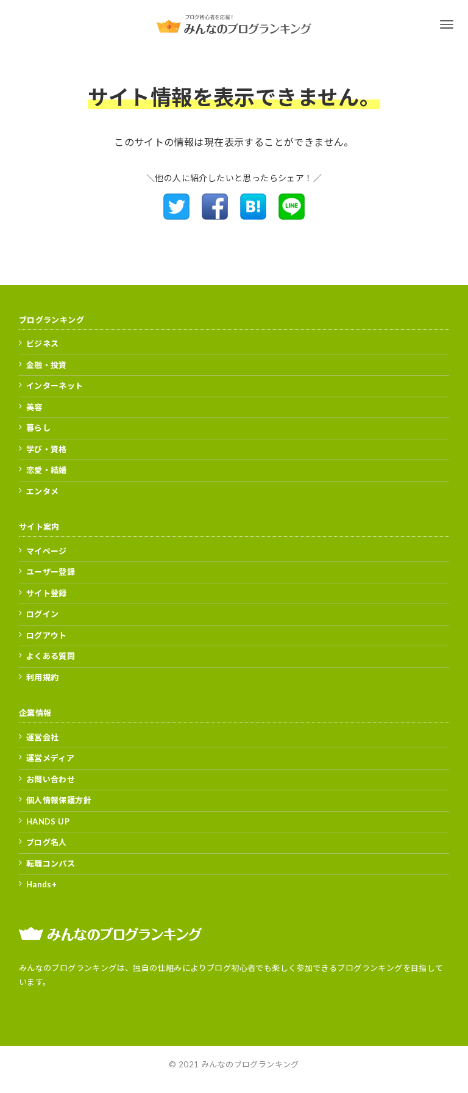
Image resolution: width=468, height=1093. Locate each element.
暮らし (38, 428)
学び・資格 (46, 449)
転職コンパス (50, 863)
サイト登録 (46, 593)
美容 (34, 407)
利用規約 (42, 677)
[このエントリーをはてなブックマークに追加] (253, 216)
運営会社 (42, 737)
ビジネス (42, 343)
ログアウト (46, 635)
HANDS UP (47, 821)
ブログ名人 (46, 842)
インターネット (54, 386)
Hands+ (41, 884)
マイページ (46, 551)
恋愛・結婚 (46, 470)
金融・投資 (46, 365)
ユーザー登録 (50, 572)
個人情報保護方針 (58, 800)
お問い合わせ (50, 779)
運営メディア (50, 758)
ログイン (42, 614)
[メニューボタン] (446, 24)
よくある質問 (50, 656)
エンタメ (42, 491)
